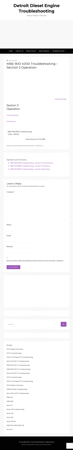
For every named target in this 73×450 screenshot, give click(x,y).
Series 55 (9, 405)
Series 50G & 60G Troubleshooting (18, 393)
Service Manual (44, 51)
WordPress (49, 444)
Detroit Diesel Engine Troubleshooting (42, 442)
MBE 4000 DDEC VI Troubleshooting (18, 369)
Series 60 (9, 429)
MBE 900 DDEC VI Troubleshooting (18, 365)
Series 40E (10, 417)
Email (9, 236)
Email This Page (60, 99)
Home (11, 51)
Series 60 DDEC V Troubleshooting (18, 361)
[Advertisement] (36, 34)
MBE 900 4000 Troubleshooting (24, 145)
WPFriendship (35, 444)
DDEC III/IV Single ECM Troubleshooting (20, 357)
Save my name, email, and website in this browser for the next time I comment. (35, 261)
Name (9, 225)
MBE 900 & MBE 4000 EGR (15, 425)
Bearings (9, 345)
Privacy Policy (31, 51)
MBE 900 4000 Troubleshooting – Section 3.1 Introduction (31, 163)
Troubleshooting (58, 51)
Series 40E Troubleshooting (15, 409)
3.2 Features (11, 121)
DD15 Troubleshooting (14, 353)
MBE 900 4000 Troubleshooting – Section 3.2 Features (30, 166)
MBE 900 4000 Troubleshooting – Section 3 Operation (30, 169)
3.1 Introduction (13, 115)
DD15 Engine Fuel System (15, 349)
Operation (39, 145)
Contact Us (19, 51)
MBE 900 (10, 397)
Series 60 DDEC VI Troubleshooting (18, 373)
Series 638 (10, 413)
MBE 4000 (10, 401)
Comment (11, 192)
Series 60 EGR (11, 421)
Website (10, 246)
